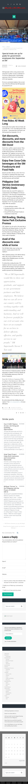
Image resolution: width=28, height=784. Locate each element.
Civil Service (13, 407)
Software (8, 694)
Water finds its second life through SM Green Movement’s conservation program (14, 721)
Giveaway (8, 669)
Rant (7, 685)
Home (3, 46)
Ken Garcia (4, 66)
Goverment (8, 656)
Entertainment (7, 657)
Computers (8, 690)
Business (7, 655)
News (7, 682)
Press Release (8, 687)
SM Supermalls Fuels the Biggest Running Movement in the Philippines (14, 717)
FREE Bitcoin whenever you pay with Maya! (14, 523)
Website (4, 574)
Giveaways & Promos (9, 668)
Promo (15, 409)
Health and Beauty (10, 678)
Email (4, 568)
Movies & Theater (9, 660)
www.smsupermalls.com (15, 402)
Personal (7, 684)
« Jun (6, 763)
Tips (7, 698)
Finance (6, 666)
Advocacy (7, 653)
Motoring (8, 679)
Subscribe (8, 638)
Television (8, 663)
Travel (6, 695)
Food (7, 676)
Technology (7, 688)
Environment (7, 665)
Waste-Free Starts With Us (14, 31)
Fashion (7, 675)
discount (9, 409)
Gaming (7, 659)
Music (7, 662)
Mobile (7, 691)
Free (12, 409)
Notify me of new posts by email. (12, 590)
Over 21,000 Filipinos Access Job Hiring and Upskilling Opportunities (13, 725)
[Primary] (14, 16)
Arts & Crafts (8, 674)
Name (4, 561)
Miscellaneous (8, 681)
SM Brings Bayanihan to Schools (12, 710)
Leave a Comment (22, 66)
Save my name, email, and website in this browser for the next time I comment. (14, 581)
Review (7, 697)
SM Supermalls (20, 409)
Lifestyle (8, 46)
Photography (8, 692)
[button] (2, 31)
